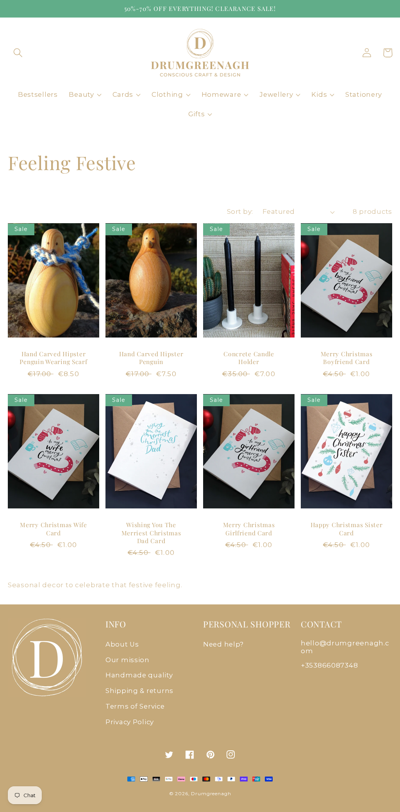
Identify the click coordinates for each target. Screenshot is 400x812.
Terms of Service (135, 706)
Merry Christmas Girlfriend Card (249, 529)
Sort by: (240, 211)
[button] (18, 53)
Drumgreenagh (211, 793)
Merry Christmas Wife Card (53, 529)
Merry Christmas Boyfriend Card (347, 358)
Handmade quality (139, 675)
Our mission (127, 660)
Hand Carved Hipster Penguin (151, 358)
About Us (122, 644)
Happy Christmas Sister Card (347, 529)
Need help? (223, 644)
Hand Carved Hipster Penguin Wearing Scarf (53, 358)
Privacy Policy (129, 722)
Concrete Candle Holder (248, 358)
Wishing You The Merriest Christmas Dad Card (151, 533)
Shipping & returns (139, 691)
